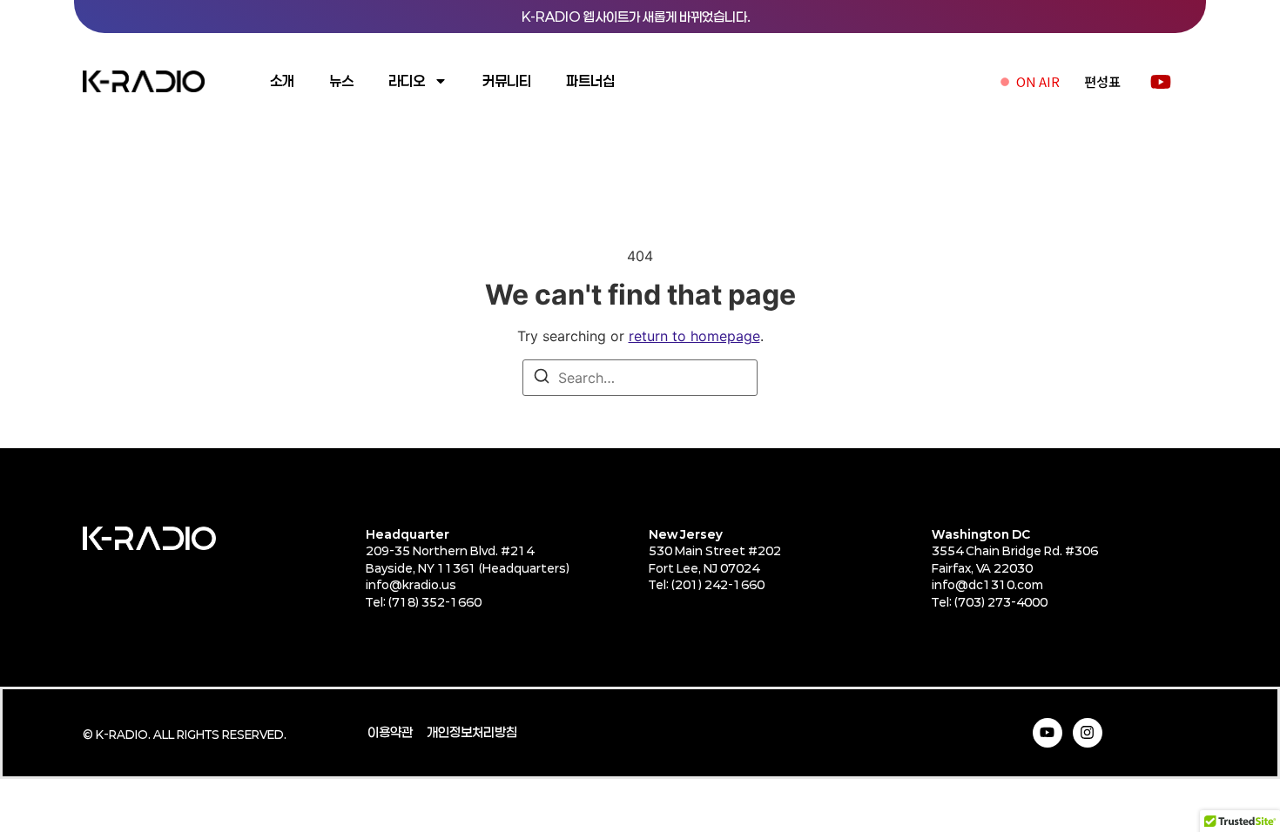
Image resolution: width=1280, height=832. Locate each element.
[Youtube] (1047, 733)
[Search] (541, 378)
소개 (282, 80)
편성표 (1102, 81)
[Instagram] (1087, 733)
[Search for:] (640, 377)
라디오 (406, 80)
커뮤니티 (506, 80)
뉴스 (341, 80)
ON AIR (1038, 81)
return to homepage (694, 336)
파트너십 (590, 80)
